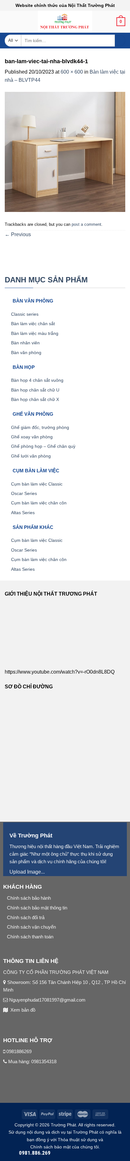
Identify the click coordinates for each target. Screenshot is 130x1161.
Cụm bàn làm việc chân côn (39, 502)
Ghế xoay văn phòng (32, 436)
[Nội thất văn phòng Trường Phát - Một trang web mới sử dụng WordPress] (65, 22)
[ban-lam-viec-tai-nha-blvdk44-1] (65, 151)
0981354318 (43, 1061)
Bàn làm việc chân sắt (33, 323)
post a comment (86, 224)
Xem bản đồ (22, 1010)
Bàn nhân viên (25, 342)
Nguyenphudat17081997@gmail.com (47, 1000)
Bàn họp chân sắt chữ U (35, 389)
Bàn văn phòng (26, 352)
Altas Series (23, 512)
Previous (18, 234)
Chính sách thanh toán (30, 936)
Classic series (24, 314)
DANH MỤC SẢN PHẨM (46, 279)
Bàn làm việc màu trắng (34, 333)
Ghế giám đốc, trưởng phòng (40, 427)
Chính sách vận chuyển (31, 927)
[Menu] (8, 23)
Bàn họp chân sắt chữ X (35, 399)
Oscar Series (24, 493)
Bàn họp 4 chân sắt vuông (37, 380)
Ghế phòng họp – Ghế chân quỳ (43, 446)
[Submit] (120, 41)
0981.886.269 (34, 1153)
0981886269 (19, 1051)
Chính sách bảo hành (29, 898)
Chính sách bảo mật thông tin (37, 907)
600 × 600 (72, 72)
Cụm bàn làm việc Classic (36, 483)
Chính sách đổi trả (25, 917)
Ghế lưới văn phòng (31, 455)
